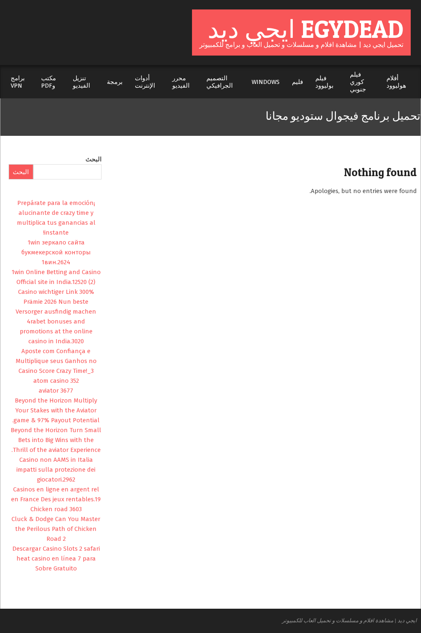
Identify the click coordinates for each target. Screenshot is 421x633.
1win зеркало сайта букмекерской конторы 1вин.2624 (56, 252)
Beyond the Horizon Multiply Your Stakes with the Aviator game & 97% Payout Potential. (55, 410)
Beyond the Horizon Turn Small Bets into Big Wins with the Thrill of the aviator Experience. (56, 440)
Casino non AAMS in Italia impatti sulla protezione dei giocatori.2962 (55, 469)
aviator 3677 (56, 390)
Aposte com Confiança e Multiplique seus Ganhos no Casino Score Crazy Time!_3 (56, 361)
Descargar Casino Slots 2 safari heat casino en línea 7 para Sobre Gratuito (56, 558)
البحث (94, 159)
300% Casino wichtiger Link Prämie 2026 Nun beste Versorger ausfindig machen (56, 301)
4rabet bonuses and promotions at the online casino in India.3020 (56, 331)
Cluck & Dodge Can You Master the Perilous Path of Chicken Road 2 (56, 528)
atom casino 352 (56, 380)
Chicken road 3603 (56, 509)
